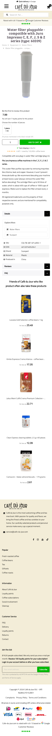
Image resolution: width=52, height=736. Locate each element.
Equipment (14, 45)
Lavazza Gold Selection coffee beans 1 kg (26, 319)
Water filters (27, 45)
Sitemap (5, 605)
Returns (5, 634)
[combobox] (26, 15)
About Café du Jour (9, 589)
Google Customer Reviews (38, 20)
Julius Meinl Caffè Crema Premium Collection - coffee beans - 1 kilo (26, 398)
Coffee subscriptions (10, 597)
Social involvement (9, 601)
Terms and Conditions (37, 697)
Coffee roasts (7, 572)
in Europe (27, 1)
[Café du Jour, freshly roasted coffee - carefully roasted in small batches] (26, 6)
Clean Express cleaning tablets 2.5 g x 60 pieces (26, 437)
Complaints (10, 697)
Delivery (5, 626)
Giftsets (5, 568)
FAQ (3, 622)
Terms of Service (11, 678)
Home (4, 45)
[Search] (7, 14)
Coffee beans (7, 560)
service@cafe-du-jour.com (17, 531)
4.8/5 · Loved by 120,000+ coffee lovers (26, 151)
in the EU (27, 148)
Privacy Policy (43, 674)
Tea (3, 564)
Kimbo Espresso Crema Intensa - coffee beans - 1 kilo (26, 359)
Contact (5, 639)
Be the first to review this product (16, 110)
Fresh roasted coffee (10, 556)
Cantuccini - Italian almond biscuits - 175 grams (26, 476)
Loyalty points (8, 593)
